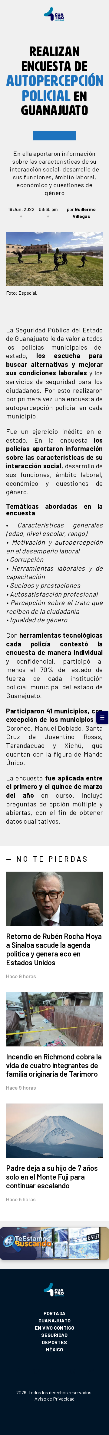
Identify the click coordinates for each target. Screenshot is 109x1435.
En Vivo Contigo (54, 1328)
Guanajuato (54, 1320)
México (54, 1349)
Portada (55, 1313)
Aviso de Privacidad (54, 1398)
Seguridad (54, 1335)
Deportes (54, 1342)
